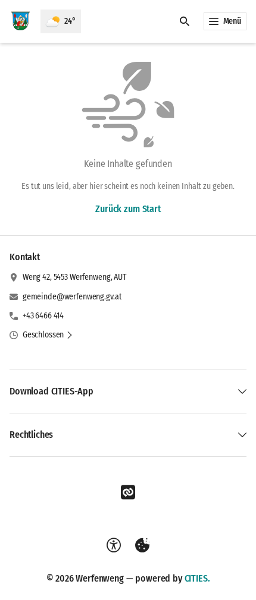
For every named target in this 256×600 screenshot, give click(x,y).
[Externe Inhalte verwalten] (142, 545)
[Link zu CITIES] (128, 492)
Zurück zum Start (127, 208)
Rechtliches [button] (31, 434)
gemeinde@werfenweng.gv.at (72, 297)
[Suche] (184, 21)
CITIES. (197, 578)
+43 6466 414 (43, 316)
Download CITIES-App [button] (51, 391)
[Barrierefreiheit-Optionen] (114, 545)
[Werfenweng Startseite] (20, 21)
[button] (48, 335)
